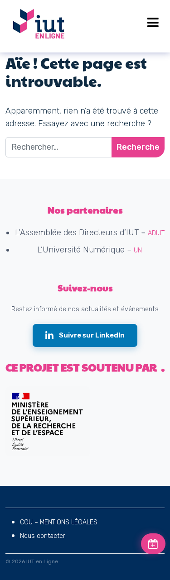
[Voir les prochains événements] (153, 543)
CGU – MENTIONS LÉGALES (58, 522)
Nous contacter (42, 536)
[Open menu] (153, 23)
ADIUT (156, 233)
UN (138, 250)
